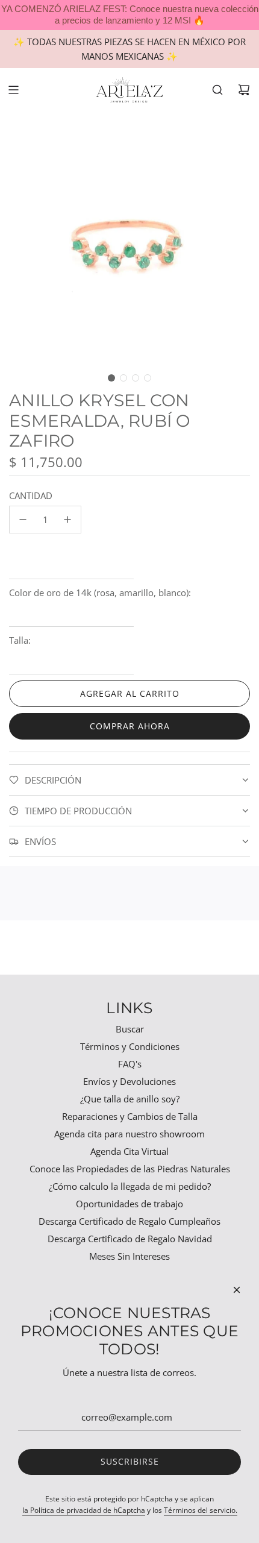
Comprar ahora (130, 726)
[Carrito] (244, 90)
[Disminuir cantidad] (23, 519)
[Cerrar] (236, 1290)
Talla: (20, 640)
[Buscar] (217, 90)
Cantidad (30, 495)
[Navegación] (13, 90)
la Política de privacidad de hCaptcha (83, 1510)
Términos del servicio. (200, 1510)
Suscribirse (130, 1461)
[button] (111, 378)
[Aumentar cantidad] (67, 519)
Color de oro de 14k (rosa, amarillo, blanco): (100, 592)
